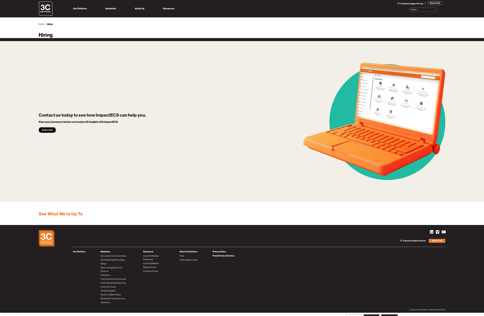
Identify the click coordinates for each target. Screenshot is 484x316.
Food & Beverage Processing (113, 260)
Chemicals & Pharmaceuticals (113, 279)
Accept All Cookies (389, 311)
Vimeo (437, 232)
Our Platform (80, 8)
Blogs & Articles (149, 267)
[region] (242, 311)
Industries (110, 8)
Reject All (371, 311)
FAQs (181, 256)
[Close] (480, 311)
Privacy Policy (219, 251)
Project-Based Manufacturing (113, 283)
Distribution (106, 275)
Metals (103, 264)
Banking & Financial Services (113, 298)
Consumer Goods (108, 287)
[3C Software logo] (46, 15)
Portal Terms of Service (224, 256)
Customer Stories (150, 271)
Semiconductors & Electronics (113, 256)
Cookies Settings (354, 311)
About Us (139, 8)
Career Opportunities (188, 260)
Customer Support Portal (411, 4)
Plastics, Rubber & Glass (111, 294)
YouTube (443, 232)
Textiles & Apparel (108, 291)
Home (41, 24)
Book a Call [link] (47, 130)
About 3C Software (188, 251)
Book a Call (435, 3)
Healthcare (105, 302)
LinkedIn (431, 232)
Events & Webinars (151, 263)
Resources (168, 8)
